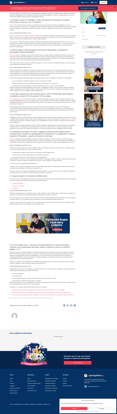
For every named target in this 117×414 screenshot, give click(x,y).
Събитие (65, 380)
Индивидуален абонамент (51, 378)
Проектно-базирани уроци (34, 383)
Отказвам (101, 408)
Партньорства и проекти (51, 388)
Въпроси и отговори (15, 388)
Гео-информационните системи (18, 99)
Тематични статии (31, 390)
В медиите (12, 385)
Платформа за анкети (50, 390)
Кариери (12, 383)
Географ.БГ (14, 25)
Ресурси (51, 297)
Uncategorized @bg (101, 35)
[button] (115, 7)
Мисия (11, 378)
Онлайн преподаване (30, 297)
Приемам (74, 408)
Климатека (12, 139)
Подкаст (65, 383)
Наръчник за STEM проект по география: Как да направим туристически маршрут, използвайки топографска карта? (41, 292)
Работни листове (31, 380)
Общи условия (13, 390)
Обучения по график (50, 385)
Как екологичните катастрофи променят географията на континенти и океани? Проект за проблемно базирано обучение (42, 294)
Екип (11, 380)
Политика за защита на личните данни (83, 411)
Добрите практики (67, 385)
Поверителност (13, 393)
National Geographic (15, 55)
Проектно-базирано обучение (42, 297)
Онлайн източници (21, 297)
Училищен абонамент (50, 380)
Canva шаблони (31, 385)
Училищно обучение (50, 383)
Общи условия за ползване (94, 411)
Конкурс (65, 378)
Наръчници (30, 388)
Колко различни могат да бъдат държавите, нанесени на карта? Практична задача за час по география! (38, 290)
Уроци (28, 378)
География (13, 297)
